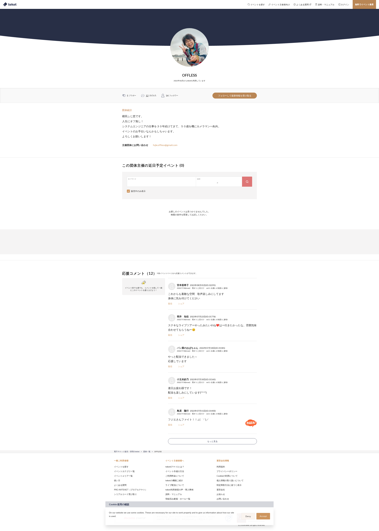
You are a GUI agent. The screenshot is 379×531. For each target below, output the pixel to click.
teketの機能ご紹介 (174, 480)
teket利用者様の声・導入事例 (179, 489)
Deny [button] (248, 516)
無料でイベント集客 (364, 4)
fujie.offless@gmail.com (165, 145)
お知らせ (221, 494)
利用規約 (221, 466)
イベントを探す (121, 466)
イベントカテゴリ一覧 (124, 471)
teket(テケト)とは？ (174, 466)
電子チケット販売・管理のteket (126, 451)
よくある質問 (120, 485)
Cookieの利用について (227, 476)
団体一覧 (146, 451)
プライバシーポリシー (227, 471)
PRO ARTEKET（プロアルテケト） (130, 489)
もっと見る (212, 441)
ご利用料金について (174, 476)
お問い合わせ (223, 499)
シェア (181, 303)
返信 (170, 303)
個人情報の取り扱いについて (230, 480)
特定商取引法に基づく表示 (229, 485)
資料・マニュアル (173, 494)
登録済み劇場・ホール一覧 (177, 499)
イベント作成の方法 (174, 471)
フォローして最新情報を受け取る (234, 95)
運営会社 (221, 489)
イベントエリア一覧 (123, 476)
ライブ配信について (174, 485)
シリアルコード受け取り (125, 494)
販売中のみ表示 (138, 191)
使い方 (117, 480)
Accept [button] (263, 516)
